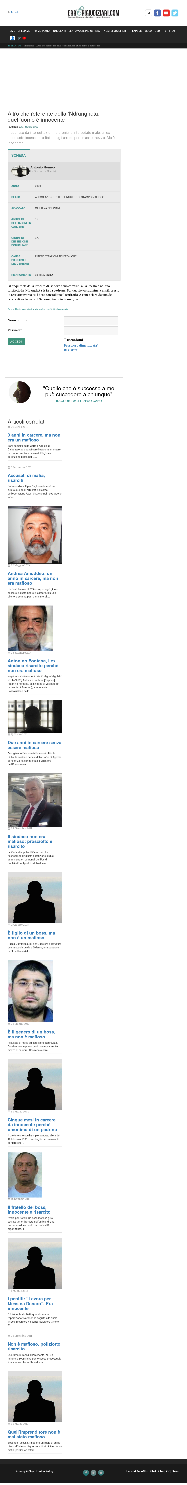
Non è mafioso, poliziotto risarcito (34, 1346)
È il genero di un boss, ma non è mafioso (31, 1034)
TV (165, 30)
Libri (157, 30)
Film (172, 30)
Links (175, 1471)
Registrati (71, 350)
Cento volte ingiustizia (84, 30)
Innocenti (59, 30)
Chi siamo (24, 30)
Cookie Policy (44, 1471)
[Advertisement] (93, 78)
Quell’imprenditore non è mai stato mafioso (34, 1434)
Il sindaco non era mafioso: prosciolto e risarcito (30, 841)
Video (148, 30)
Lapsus (137, 30)
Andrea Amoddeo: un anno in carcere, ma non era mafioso (33, 578)
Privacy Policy (25, 1471)
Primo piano (41, 30)
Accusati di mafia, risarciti (26, 477)
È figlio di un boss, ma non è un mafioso (31, 935)
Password (15, 330)
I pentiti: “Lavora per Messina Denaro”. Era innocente (30, 1303)
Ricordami (75, 340)
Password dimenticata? (81, 345)
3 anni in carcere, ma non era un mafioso (34, 437)
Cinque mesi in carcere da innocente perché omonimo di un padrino (32, 1124)
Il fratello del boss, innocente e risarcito (29, 1209)
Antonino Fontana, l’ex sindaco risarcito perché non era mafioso (33, 665)
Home (11, 30)
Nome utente (18, 320)
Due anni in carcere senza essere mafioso (34, 744)
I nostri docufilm (114, 30)
